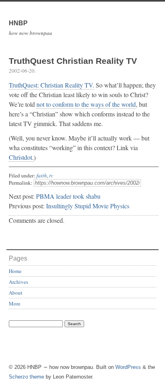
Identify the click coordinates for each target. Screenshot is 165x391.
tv (51, 175)
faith (41, 175)
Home (15, 271)
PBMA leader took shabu (68, 196)
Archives (18, 281)
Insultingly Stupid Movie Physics (87, 206)
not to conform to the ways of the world (86, 104)
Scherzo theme (26, 377)
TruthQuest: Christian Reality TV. (51, 85)
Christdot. (21, 157)
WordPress (128, 367)
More (14, 303)
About (15, 292)
